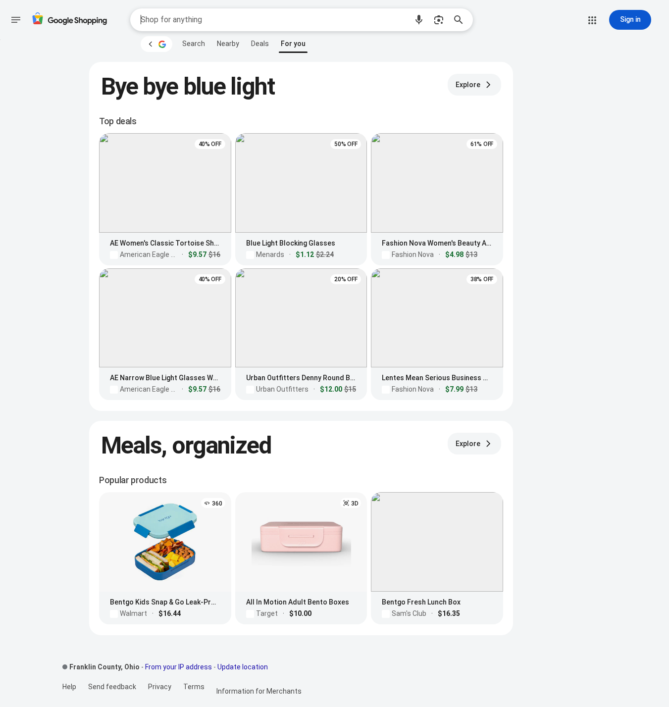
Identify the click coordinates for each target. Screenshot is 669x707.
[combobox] (274, 20)
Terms (194, 687)
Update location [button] (242, 667)
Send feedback (112, 687)
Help (69, 687)
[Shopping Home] (69, 20)
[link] (193, 44)
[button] (419, 20)
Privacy (159, 687)
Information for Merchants (259, 691)
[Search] (461, 20)
